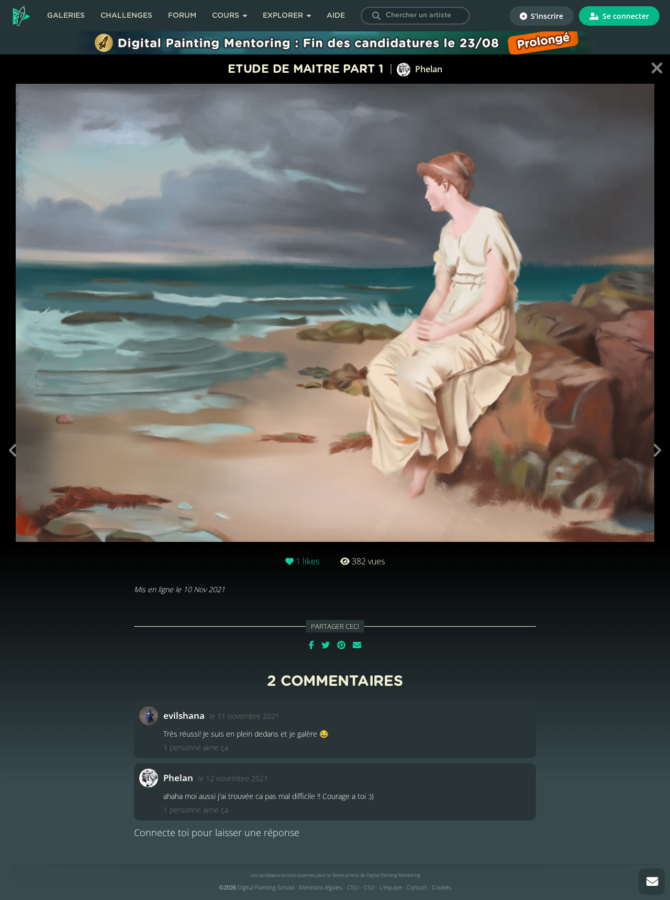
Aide (336, 15)
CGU (353, 887)
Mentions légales (320, 887)
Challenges (126, 15)
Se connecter (624, 16)
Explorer (284, 15)
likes (307, 561)
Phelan (427, 69)
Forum (182, 15)
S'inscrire (546, 16)
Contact (417, 887)
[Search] (376, 16)
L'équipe (390, 887)
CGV (369, 887)
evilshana (184, 715)
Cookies (441, 887)
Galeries (66, 15)
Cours (226, 15)
